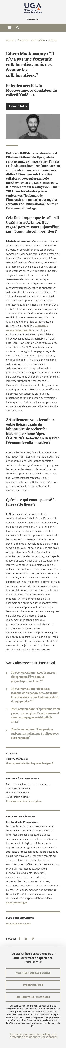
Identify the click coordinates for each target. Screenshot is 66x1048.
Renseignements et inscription (24, 801)
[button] (18, 28)
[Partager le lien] (32, 939)
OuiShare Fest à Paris (18, 923)
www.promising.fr (16, 902)
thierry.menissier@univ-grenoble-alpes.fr (30, 763)
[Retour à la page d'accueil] (33, 8)
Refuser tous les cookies (33, 997)
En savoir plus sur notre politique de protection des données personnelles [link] (34, 1036)
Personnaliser (33, 985)
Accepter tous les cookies (33, 973)
